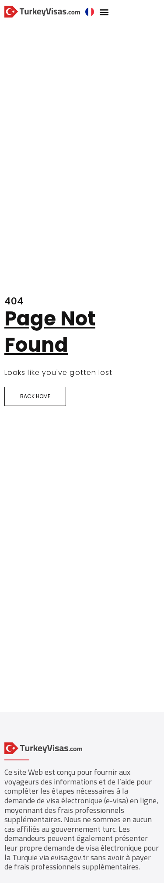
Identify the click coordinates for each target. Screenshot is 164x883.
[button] (104, 11)
